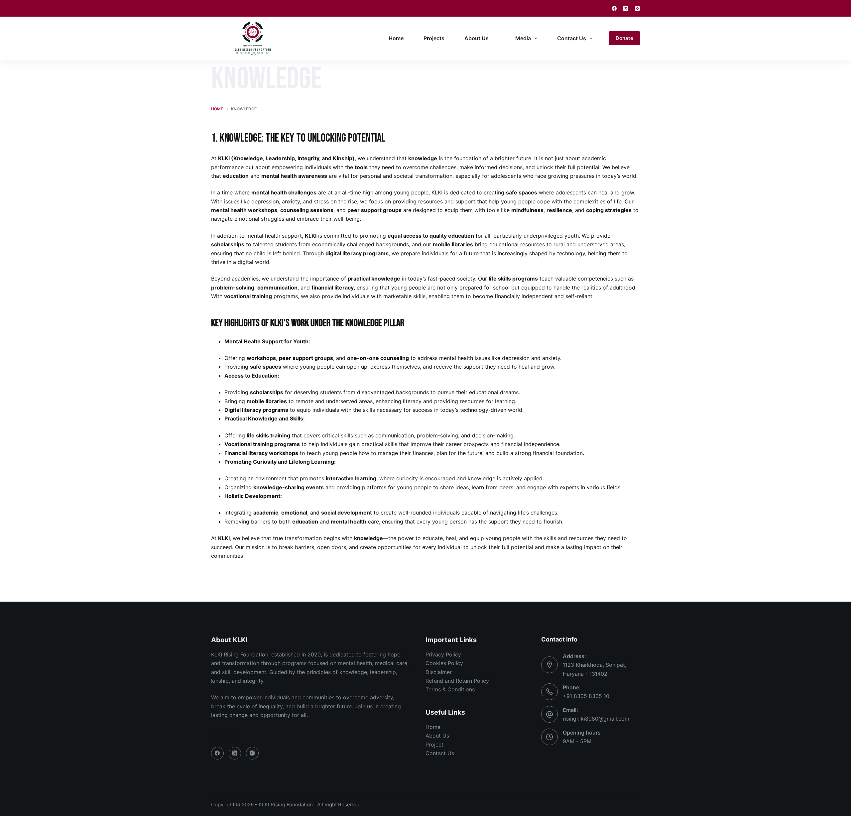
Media (523, 38)
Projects (434, 38)
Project (434, 744)
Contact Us (571, 38)
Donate (624, 38)
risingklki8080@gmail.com (596, 718)
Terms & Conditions (450, 689)
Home (396, 38)
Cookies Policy (444, 663)
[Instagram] (637, 8)
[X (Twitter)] (625, 8)
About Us (476, 38)
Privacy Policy (443, 654)
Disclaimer (439, 672)
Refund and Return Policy (457, 680)
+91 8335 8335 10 (586, 696)
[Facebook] (614, 8)
